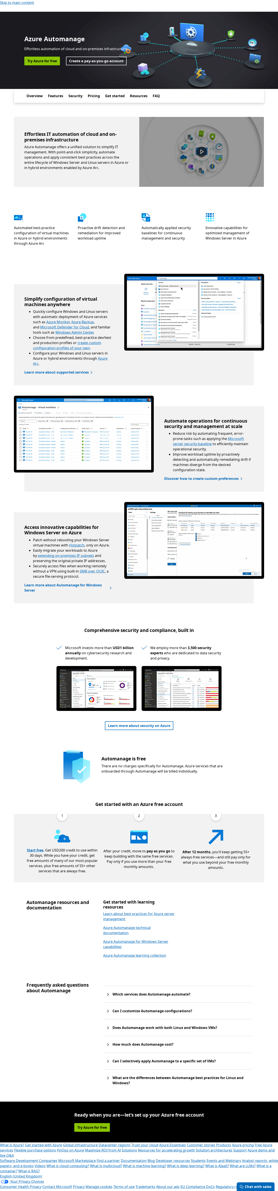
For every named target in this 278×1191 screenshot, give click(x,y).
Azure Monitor (58, 322)
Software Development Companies (28, 1160)
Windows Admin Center (74, 332)
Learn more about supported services (56, 372)
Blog (151, 1160)
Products (223, 1145)
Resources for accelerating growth (166, 1150)
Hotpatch (76, 545)
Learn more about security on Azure (139, 725)
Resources (138, 96)
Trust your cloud (144, 1145)
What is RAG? (29, 1171)
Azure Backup (82, 322)
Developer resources (173, 1160)
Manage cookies (99, 1186)
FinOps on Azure (70, 1150)
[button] (201, 152)
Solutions (129, 1150)
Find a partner (108, 1160)
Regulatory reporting (233, 1186)
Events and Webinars (224, 1160)
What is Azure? (12, 1145)
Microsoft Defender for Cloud (64, 327)
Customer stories (201, 1145)
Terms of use (124, 1186)
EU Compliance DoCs (197, 1186)
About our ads (168, 1186)
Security (75, 96)
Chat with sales (258, 1186)
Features (55, 96)
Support (240, 1150)
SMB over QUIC (92, 571)
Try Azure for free (42, 61)
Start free (35, 850)
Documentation (134, 1160)
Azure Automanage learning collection (134, 955)
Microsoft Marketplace (77, 1160)
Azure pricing (243, 1145)
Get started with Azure (43, 1145)
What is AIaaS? (217, 1165)
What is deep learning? (185, 1165)
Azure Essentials (172, 1145)
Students (198, 1160)
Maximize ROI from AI (103, 1150)
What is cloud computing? (67, 1165)
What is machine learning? (144, 1165)
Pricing (94, 96)
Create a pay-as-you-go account (96, 61)
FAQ (156, 96)
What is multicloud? (106, 1165)
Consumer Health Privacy (20, 1186)
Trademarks (145, 1186)
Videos (40, 1165)
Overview (34, 96)
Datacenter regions (115, 1145)
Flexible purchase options (35, 1150)
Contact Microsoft (57, 1186)
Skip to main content (17, 2)
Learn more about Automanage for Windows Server (63, 588)
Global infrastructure (80, 1145)
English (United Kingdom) (21, 1176)
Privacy (79, 1186)
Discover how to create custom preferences (201, 478)
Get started (115, 96)
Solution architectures (214, 1150)
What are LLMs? (243, 1165)
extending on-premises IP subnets (66, 555)
